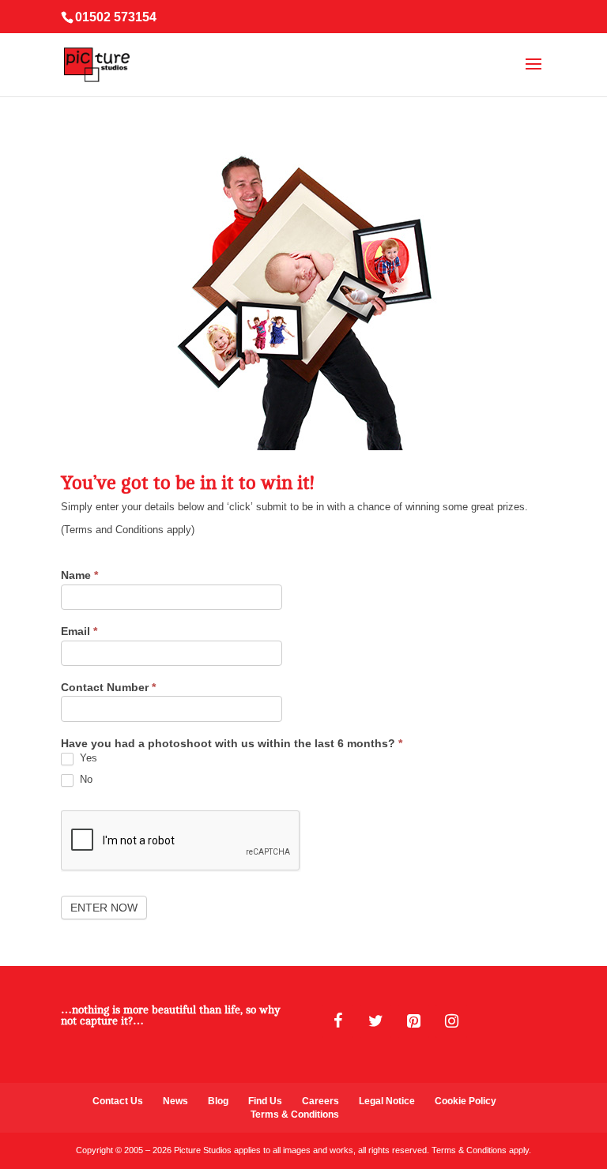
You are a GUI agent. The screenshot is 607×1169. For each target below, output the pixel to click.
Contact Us (117, 1101)
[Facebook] (337, 1021)
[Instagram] (451, 1021)
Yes (87, 758)
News (175, 1101)
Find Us (265, 1101)
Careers (320, 1101)
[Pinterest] (413, 1021)
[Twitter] (375, 1021)
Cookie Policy (465, 1101)
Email (79, 631)
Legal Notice (387, 1101)
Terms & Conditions (295, 1114)
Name (79, 575)
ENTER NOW (104, 907)
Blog (218, 1101)
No (84, 779)
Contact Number (108, 688)
